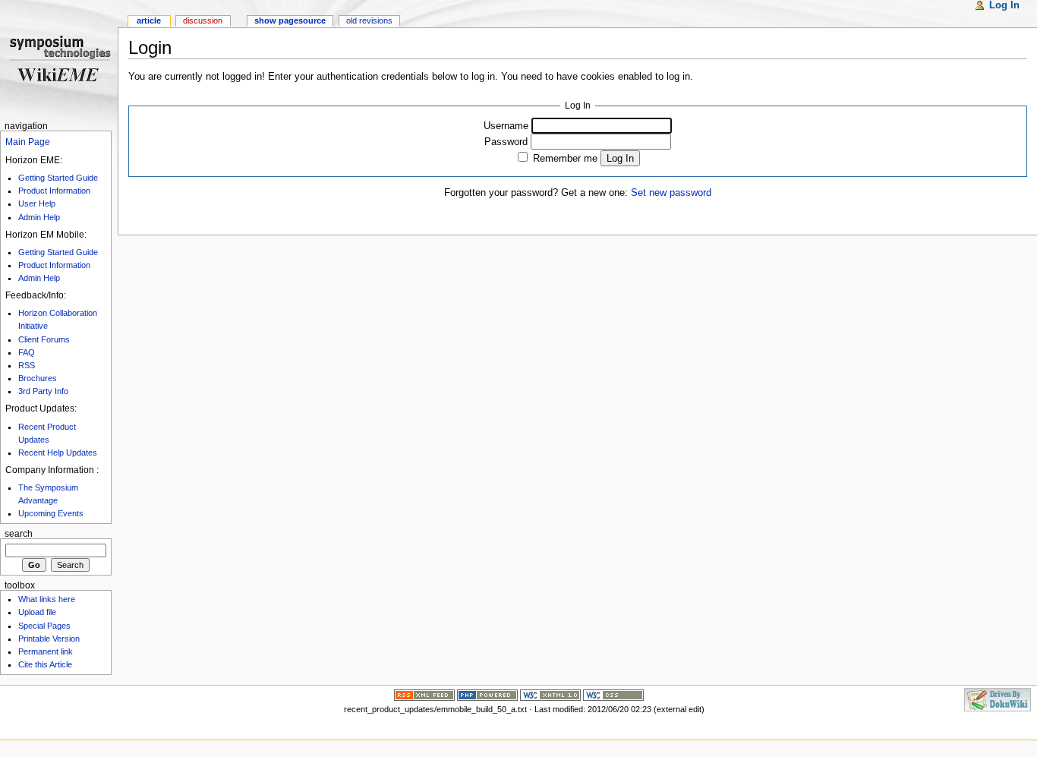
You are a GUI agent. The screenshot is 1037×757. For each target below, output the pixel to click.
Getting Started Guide (58, 177)
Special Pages (44, 625)
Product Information (54, 190)
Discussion (202, 20)
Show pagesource (290, 20)
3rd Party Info (43, 391)
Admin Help (39, 217)
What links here (46, 599)
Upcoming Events (51, 513)
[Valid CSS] (613, 694)
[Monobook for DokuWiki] (39, 698)
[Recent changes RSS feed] (424, 694)
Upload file (37, 612)
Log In (620, 158)
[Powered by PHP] (487, 694)
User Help (36, 203)
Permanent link (45, 651)
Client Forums (44, 339)
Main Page (27, 142)
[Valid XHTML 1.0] (550, 694)
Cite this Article (45, 664)
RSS (26, 365)
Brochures (37, 378)
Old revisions (369, 20)
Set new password (671, 193)
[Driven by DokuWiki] (997, 698)
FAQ (26, 352)
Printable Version (49, 638)
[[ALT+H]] (59, 59)
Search (19, 533)
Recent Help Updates (57, 452)
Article (149, 20)
